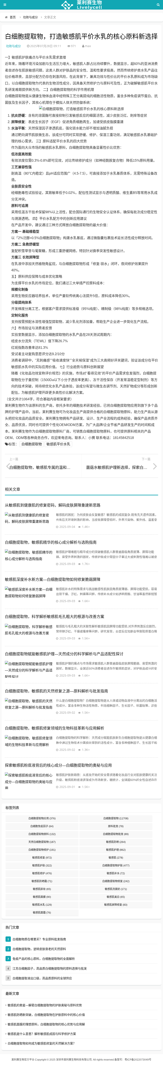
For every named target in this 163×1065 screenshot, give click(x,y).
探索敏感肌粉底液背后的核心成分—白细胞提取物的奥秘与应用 (58, 765)
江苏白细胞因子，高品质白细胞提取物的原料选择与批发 (50, 968)
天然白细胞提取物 (42, 842)
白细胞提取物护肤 (115, 865)
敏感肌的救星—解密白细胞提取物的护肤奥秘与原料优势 (45, 1005)
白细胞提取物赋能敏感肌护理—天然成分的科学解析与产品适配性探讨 (64, 654)
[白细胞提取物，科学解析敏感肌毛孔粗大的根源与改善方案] (29, 632)
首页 (13, 17)
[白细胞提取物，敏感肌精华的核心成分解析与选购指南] (29, 557)
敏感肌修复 (42, 857)
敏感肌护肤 (42, 865)
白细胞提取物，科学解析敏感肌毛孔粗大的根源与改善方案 (54, 617)
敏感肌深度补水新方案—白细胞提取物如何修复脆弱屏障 (52, 579)
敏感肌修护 (42, 873)
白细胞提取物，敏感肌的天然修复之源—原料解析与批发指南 (56, 691)
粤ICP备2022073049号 (138, 1059)
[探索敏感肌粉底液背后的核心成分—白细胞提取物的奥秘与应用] (29, 780)
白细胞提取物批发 (116, 834)
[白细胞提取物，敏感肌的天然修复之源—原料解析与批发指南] (29, 706)
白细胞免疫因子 (41, 826)
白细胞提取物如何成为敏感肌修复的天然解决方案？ (42, 1043)
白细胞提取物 (31, 444)
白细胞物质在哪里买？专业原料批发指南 (39, 939)
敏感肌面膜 (42, 896)
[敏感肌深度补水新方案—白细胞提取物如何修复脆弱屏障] (29, 594)
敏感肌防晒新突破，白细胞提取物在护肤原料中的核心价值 (46, 1014)
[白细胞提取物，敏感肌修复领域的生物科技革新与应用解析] (29, 743)
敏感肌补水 (116, 873)
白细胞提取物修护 (42, 849)
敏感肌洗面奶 (116, 889)
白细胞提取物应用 (42, 818)
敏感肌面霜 (42, 912)
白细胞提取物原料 (42, 834)
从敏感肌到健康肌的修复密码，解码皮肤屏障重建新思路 (52, 505)
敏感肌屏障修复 (115, 904)
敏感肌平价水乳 (58, 444)
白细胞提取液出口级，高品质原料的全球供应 (42, 978)
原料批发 (116, 826)
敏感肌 (116, 857)
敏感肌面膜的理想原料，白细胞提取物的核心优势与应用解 (46, 1024)
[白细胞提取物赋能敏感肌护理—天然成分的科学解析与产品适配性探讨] (29, 669)
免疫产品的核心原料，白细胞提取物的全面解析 (44, 958)
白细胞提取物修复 (115, 881)
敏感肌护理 (116, 849)
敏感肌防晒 (116, 842)
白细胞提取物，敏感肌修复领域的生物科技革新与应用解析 (54, 728)
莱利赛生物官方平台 (22, 1059)
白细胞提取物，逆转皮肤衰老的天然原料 (39, 949)
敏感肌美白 (116, 896)
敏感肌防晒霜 (42, 881)
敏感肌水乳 (42, 904)
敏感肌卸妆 (42, 889)
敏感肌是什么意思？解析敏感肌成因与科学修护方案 (42, 1034)
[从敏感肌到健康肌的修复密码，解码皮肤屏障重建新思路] (29, 520)
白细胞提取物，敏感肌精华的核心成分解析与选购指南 (51, 542)
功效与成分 (30, 17)
